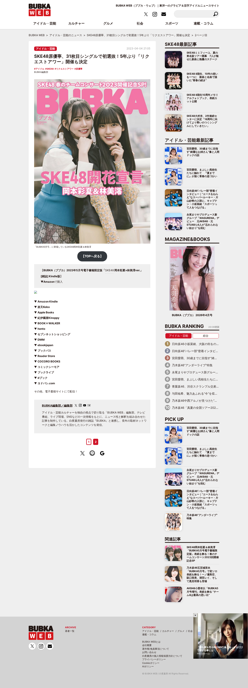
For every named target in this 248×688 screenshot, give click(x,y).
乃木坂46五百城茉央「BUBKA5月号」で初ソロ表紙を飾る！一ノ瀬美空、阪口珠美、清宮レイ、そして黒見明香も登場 (202, 574)
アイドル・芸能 (45, 48)
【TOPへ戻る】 (92, 256)
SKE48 (50, 68)
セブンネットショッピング (54, 334)
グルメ (180, 631)
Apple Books (46, 312)
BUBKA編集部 (41, 72)
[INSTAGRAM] (80, 405)
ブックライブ (46, 372)
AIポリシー (148, 666)
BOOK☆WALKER (49, 323)
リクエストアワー (65, 68)
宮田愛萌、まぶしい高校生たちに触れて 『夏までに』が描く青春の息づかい (202, 173)
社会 (190, 631)
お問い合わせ (149, 652)
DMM (41, 339)
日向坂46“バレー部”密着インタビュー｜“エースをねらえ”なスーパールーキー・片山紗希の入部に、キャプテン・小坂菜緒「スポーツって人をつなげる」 (202, 199)
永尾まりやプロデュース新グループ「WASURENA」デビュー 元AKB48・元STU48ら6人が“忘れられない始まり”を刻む (203, 221)
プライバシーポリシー (154, 659)
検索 (215, 13)
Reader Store (46, 356)
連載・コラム (149, 634)
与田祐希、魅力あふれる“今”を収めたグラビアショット (208, 393)
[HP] (89, 405)
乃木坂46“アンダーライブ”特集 (192, 365)
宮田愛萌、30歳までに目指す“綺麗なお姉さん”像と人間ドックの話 (203, 152)
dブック (43, 378)
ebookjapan (45, 345)
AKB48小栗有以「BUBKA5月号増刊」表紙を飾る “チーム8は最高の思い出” (203, 591)
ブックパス (44, 350)
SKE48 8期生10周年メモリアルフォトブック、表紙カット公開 (202, 98)
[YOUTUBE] (84, 405)
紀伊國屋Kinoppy (48, 318)
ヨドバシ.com (46, 383)
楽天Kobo (44, 307)
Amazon (48, 281)
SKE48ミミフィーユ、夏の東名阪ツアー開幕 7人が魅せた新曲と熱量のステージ (203, 56)
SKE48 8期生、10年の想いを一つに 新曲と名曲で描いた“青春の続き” (202, 77)
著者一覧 (69, 631)
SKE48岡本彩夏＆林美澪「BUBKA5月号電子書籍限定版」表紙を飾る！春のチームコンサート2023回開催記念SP (203, 554)
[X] (75, 405)
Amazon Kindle (48, 301)
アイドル (40, 68)
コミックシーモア (48, 367)
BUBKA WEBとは (151, 641)
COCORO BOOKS (49, 361)
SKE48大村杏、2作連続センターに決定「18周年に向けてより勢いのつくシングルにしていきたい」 (202, 120)
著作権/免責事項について (155, 648)
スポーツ (171, 23)
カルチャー (168, 631)
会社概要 (147, 645)
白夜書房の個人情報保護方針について (162, 655)
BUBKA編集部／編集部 (57, 405)
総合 (205, 335)
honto (41, 328)
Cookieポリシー (150, 662)
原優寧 (79, 68)
